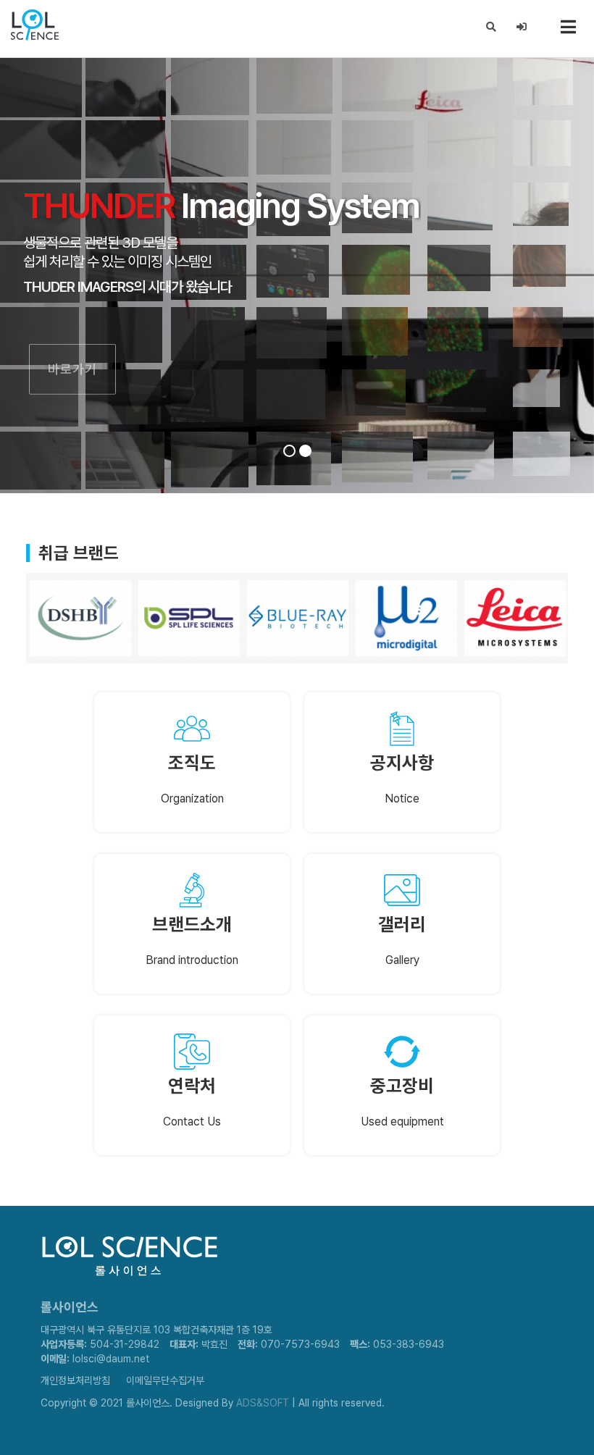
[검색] (491, 27)
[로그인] (522, 27)
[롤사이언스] (39, 25)
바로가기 (72, 343)
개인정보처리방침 (75, 1380)
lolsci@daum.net (110, 1358)
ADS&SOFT (262, 1403)
